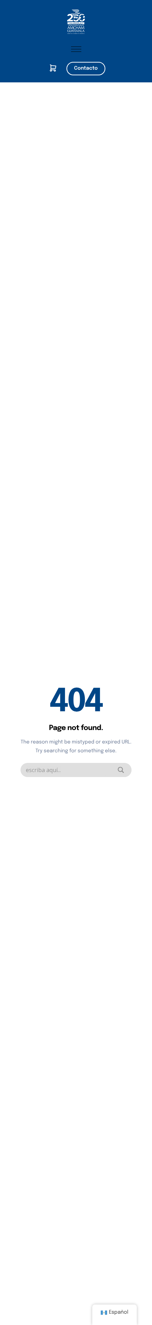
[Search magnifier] (120, 770)
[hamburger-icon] (76, 49)
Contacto (86, 68)
